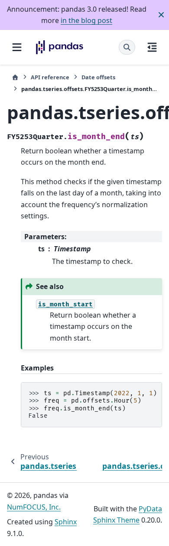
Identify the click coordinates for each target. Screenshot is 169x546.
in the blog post (86, 20)
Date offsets (98, 77)
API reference (50, 77)
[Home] (15, 77)
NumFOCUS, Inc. (34, 507)
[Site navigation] (17, 47)
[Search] (127, 47)
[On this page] (152, 47)
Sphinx (66, 521)
